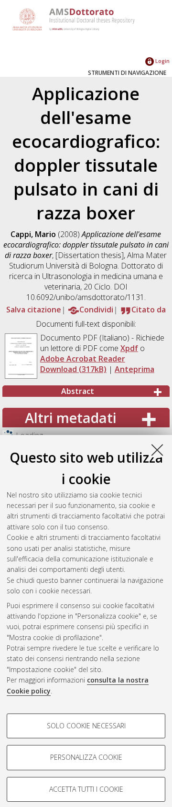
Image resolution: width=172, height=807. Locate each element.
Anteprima (134, 369)
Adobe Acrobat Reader (82, 358)
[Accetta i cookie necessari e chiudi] (157, 449)
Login (162, 60)
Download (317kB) (73, 369)
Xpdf (129, 348)
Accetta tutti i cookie (86, 789)
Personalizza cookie (86, 757)
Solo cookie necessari (86, 725)
